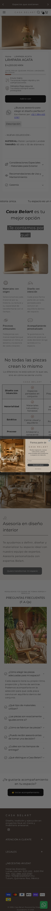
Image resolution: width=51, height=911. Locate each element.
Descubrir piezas (38, 465)
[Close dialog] (49, 441)
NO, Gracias (38, 468)
